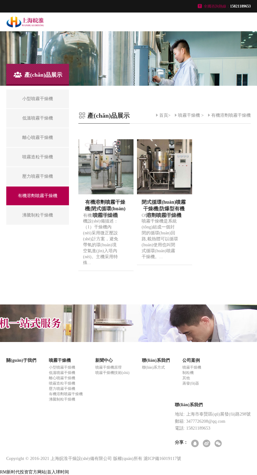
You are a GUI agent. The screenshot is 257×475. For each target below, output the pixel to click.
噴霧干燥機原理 (108, 367)
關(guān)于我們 (21, 360)
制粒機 (188, 372)
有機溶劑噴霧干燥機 (231, 115)
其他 (186, 378)
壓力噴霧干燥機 (62, 388)
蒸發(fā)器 (190, 383)
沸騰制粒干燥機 (62, 399)
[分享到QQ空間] (195, 444)
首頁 (163, 115)
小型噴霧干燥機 (62, 367)
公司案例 (191, 360)
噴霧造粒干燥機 (62, 383)
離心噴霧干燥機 (62, 378)
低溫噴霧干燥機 (62, 372)
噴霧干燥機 (189, 115)
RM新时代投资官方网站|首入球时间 (34, 472)
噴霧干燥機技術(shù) (112, 372)
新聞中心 (104, 360)
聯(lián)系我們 (156, 360)
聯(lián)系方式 (153, 367)
